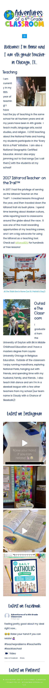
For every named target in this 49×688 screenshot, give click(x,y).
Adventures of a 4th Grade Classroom (24, 615)
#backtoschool (13, 648)
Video (12, 653)
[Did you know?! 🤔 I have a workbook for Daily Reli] (24, 575)
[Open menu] (24, 36)
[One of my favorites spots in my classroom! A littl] (24, 487)
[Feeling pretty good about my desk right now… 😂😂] (24, 443)
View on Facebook (11, 658)
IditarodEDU (21, 242)
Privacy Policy (13, 682)
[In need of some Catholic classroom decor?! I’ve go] (24, 531)
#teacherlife (34, 644)
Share (22, 658)
